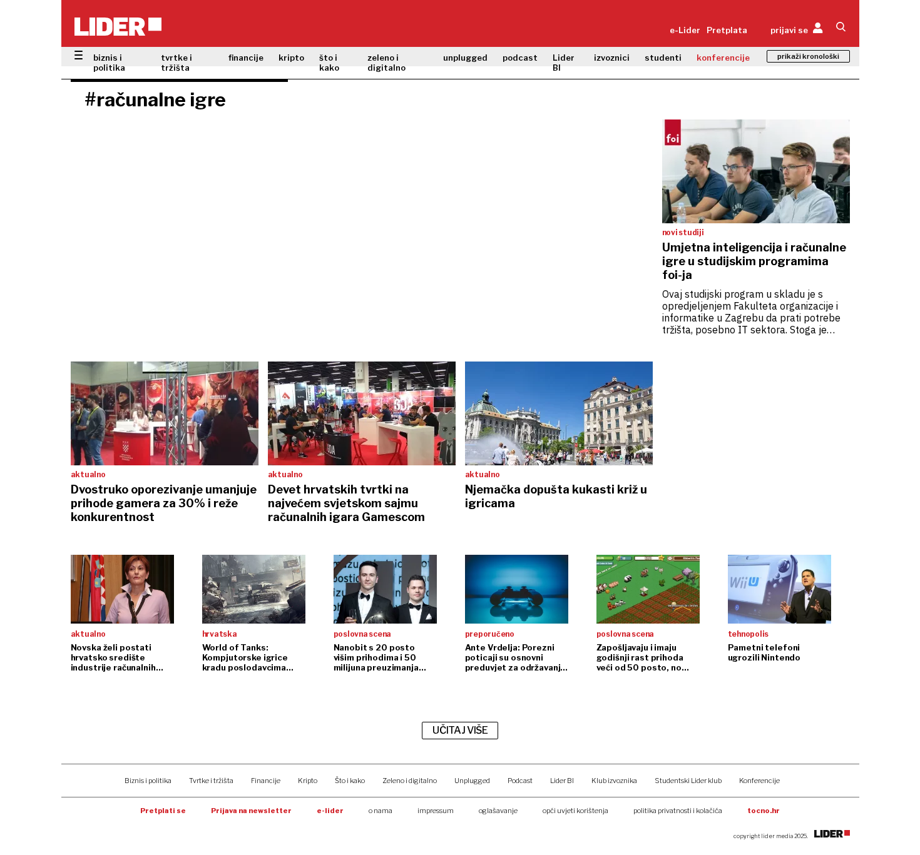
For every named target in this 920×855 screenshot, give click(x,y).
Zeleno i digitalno (409, 780)
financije (245, 58)
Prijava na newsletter (251, 810)
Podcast (520, 780)
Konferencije (759, 780)
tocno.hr (763, 810)
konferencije (723, 58)
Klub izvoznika (614, 780)
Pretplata (727, 30)
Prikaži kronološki (808, 56)
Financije (265, 780)
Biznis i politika (148, 780)
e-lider (330, 810)
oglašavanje (498, 810)
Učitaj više (460, 730)
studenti (663, 58)
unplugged (465, 58)
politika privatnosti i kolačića (677, 810)
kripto (291, 58)
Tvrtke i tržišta (211, 780)
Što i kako (350, 780)
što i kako (329, 63)
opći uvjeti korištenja (575, 810)
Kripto (307, 780)
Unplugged (472, 780)
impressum (435, 810)
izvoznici (612, 58)
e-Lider (685, 30)
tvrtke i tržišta (176, 63)
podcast (520, 58)
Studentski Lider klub (688, 780)
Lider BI (564, 63)
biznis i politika (109, 63)
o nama (380, 810)
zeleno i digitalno (386, 63)
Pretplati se (163, 810)
